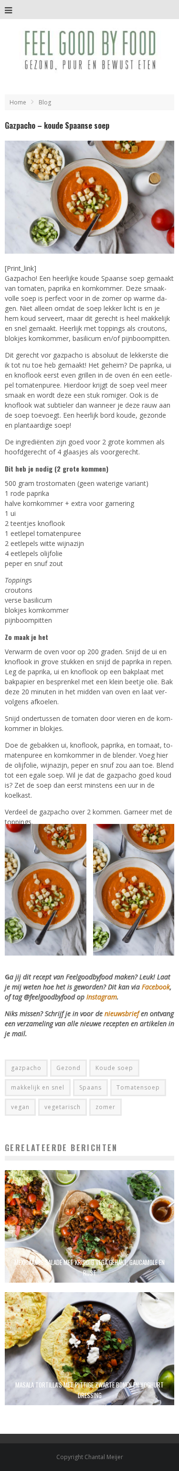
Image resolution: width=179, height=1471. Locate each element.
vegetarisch (62, 1107)
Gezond (68, 1068)
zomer (105, 1107)
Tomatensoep (138, 1087)
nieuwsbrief (122, 1013)
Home (18, 102)
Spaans (90, 1087)
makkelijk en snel (37, 1087)
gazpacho (26, 1068)
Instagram (101, 996)
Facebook (156, 986)
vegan (20, 1107)
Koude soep (114, 1068)
